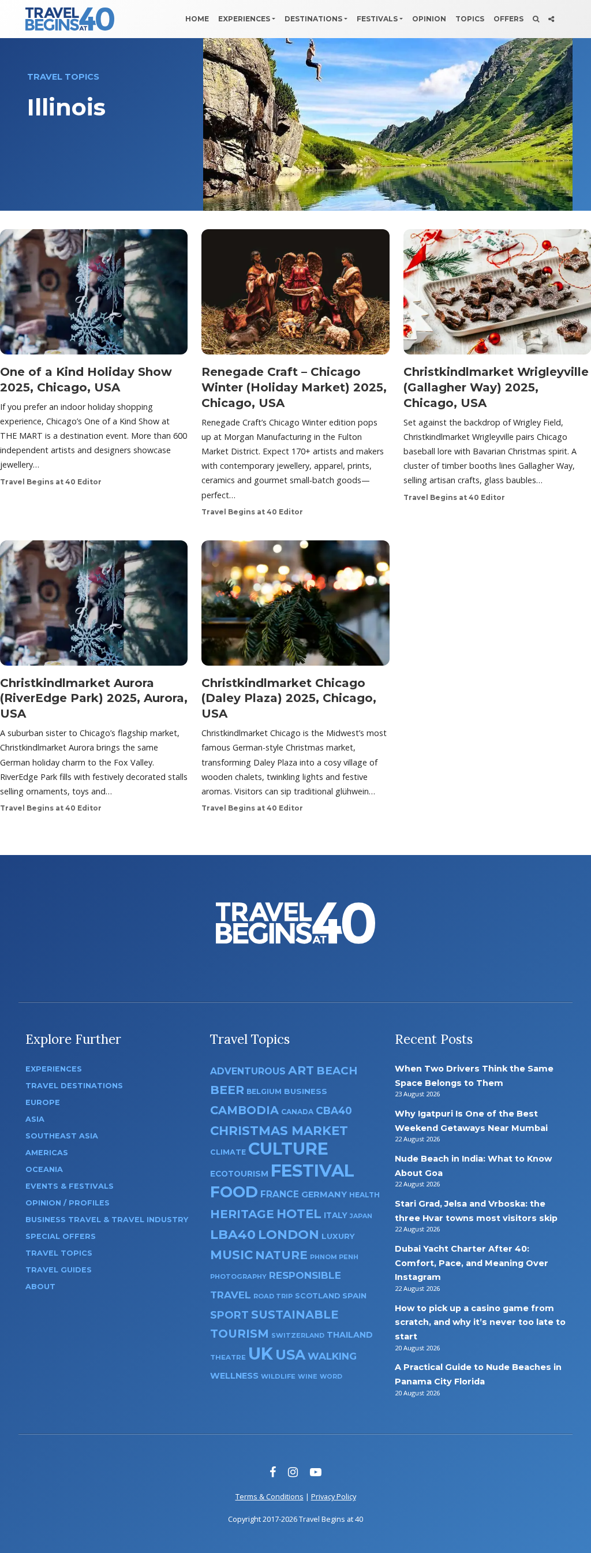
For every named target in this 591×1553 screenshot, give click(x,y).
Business (305, 1091)
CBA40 (334, 1110)
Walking (332, 1356)
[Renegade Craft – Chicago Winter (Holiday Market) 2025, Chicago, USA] (295, 295)
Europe (42, 1102)
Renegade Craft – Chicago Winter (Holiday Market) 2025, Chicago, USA (294, 387)
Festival (312, 1170)
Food (234, 1191)
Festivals (377, 18)
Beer (227, 1089)
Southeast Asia (61, 1136)
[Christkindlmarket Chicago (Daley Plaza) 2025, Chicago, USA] (295, 606)
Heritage (242, 1214)
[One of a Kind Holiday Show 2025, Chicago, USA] (94, 295)
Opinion (429, 18)
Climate (228, 1152)
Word (331, 1376)
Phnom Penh (334, 1257)
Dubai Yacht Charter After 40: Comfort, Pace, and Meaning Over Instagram (471, 1263)
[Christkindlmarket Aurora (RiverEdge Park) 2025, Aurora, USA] (94, 606)
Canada (297, 1111)
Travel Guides (58, 1269)
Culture (288, 1148)
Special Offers (60, 1236)
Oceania (44, 1169)
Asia (34, 1119)
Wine (307, 1376)
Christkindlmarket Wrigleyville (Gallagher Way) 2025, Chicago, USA (496, 387)
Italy (335, 1215)
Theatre (228, 1357)
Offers (508, 18)
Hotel (298, 1213)
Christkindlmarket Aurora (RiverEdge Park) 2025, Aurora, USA (94, 698)
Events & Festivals (69, 1186)
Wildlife (278, 1376)
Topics (469, 18)
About (40, 1286)
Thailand (350, 1335)
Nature (281, 1255)
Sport (229, 1315)
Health (364, 1194)
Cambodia (244, 1110)
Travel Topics (58, 1253)
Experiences (244, 18)
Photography (238, 1276)
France (279, 1194)
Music (231, 1254)
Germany (324, 1194)
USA (290, 1354)
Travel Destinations (74, 1085)
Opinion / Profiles (67, 1203)
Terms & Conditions (269, 1496)
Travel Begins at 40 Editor (51, 481)
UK (260, 1353)
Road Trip (273, 1296)
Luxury (338, 1236)
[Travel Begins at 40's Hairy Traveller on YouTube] (315, 1472)
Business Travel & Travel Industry (106, 1219)
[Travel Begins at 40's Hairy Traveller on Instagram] (293, 1472)
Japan (361, 1216)
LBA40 (233, 1234)
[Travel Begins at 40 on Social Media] (551, 19)
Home (197, 18)
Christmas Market (279, 1130)
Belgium (264, 1091)
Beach (336, 1070)
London (288, 1234)
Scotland (317, 1295)
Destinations (313, 18)
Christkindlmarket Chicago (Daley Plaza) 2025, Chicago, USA (288, 698)
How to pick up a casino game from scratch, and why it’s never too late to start (480, 1322)
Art (301, 1070)
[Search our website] (536, 19)
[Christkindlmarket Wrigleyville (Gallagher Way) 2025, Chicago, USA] (497, 295)
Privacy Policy (333, 1496)
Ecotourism (239, 1173)
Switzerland (297, 1335)
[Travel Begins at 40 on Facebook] (273, 1472)
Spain (354, 1295)
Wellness (234, 1376)
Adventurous (248, 1071)
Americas (46, 1152)
